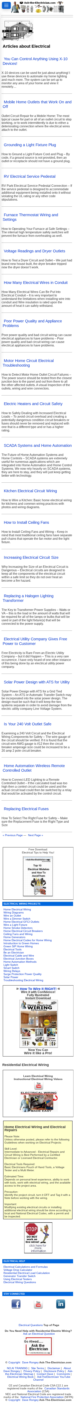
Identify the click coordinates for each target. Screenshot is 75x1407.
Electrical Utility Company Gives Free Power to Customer (35, 641)
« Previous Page (13, 835)
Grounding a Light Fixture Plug (30, 145)
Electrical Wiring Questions (19, 1282)
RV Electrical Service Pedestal (29, 176)
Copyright (14, 1362)
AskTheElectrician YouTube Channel (52, 1378)
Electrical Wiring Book (20, 1376)
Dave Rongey (30, 1362)
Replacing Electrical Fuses (26, 809)
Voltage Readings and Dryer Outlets (34, 251)
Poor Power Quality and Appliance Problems (32, 323)
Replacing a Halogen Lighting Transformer (28, 598)
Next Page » (35, 835)
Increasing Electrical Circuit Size (31, 557)
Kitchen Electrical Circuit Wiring (30, 491)
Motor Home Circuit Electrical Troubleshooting (28, 363)
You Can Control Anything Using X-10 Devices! (35, 61)
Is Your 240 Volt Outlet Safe (27, 724)
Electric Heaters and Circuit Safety (33, 404)
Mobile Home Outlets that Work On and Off (37, 104)
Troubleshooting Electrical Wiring (23, 980)
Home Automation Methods (20, 961)
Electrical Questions (31, 1325)
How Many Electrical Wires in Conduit (36, 282)
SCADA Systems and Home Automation (38, 445)
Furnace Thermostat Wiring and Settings (30, 217)
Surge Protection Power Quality (22, 974)
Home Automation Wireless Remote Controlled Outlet (34, 768)
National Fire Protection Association (42, 1397)
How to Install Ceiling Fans (26, 522)
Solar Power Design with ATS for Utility (37, 682)
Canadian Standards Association (48, 1390)
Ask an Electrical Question (39, 1333)
